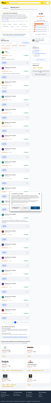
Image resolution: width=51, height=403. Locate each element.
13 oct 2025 (10, 55)
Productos (40, 394)
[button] (44, 3)
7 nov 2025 (10, 247)
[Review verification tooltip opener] (19, 7)
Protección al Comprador (5, 395)
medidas (8, 329)
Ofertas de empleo (29, 396)
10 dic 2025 (10, 234)
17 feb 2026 (10, 178)
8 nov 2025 (10, 99)
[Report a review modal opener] (27, 63)
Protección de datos (9, 401)
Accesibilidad (28, 401)
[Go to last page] (27, 322)
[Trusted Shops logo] (4, 3)
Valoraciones (3, 396)
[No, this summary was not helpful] (28, 29)
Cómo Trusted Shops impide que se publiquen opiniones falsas (13, 35)
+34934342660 (36, 50)
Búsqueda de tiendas (16, 395)
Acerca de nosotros (29, 394)
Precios (40, 395)
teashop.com (36, 51)
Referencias (41, 396)
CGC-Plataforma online (35, 401)
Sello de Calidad (3, 394)
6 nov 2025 (10, 191)
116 (22, 322)
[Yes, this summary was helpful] (26, 29)
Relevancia (26, 42)
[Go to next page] (24, 322)
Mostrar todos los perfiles (40, 74)
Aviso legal (3, 401)
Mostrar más (36, 56)
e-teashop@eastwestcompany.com (40, 53)
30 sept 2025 (10, 71)
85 (17, 322)
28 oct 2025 (10, 85)
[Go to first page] (4, 322)
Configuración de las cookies (19, 401)
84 (15, 322)
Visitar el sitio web (40, 59)
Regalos (3, 370)
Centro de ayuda (16, 394)
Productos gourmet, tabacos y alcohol (16, 370)
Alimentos (34, 67)
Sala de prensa (28, 395)
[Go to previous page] (6, 322)
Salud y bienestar (40, 67)
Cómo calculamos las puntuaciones (41, 34)
